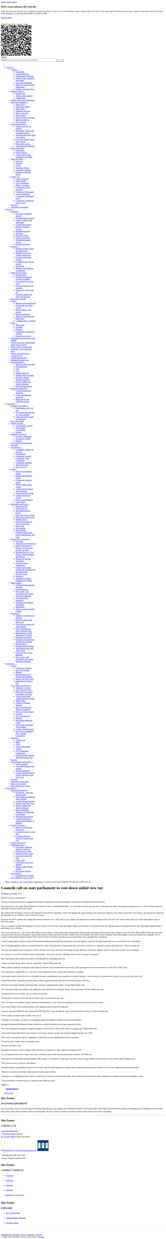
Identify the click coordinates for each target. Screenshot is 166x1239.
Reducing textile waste (24, 854)
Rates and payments (18, 102)
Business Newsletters (24, 637)
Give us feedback (22, 183)
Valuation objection (23, 111)
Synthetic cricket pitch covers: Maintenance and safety (25, 535)
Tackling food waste (23, 851)
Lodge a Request (22, 179)
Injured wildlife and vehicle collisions (23, 383)
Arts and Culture (12, 1223)
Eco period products (23, 871)
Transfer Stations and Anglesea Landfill (24, 278)
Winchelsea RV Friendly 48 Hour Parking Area (25, 756)
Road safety (20, 319)
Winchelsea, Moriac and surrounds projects (25, 132)
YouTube (9, 1190)
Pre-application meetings (25, 218)
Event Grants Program (24, 500)
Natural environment (18, 790)
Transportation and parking (21, 762)
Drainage (19, 329)
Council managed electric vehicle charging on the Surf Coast (25, 775)
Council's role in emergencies (22, 564)
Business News (21, 644)
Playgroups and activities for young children (25, 413)
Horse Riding (21, 530)
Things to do (20, 740)
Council (14, 70)
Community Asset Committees (22, 459)
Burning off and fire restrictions (23, 560)
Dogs (18, 369)
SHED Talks (20, 701)
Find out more (6, 18)
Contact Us (15, 177)
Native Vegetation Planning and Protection (25, 811)
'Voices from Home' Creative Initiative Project (25, 697)
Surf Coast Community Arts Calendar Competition (24, 733)
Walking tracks (21, 519)
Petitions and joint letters (25, 89)
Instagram (9, 1180)
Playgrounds (20, 528)
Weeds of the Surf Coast (25, 803)
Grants (13, 469)
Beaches (14, 760)
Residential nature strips (20, 360)
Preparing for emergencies (26, 544)
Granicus (41, 1237)
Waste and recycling (18, 273)
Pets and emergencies (24, 386)
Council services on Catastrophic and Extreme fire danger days (25, 570)
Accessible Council (23, 439)
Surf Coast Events (22, 670)
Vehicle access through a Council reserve (20, 354)
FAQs (18, 744)
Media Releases (12, 1089)
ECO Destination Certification (22, 752)
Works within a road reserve (21, 347)
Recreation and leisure (19, 504)
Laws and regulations (24, 83)
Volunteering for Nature (25, 875)
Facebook (9, 1176)
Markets (19, 672)
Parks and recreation (18, 784)
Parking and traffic (23, 771)
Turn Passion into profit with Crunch (25, 649)
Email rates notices (23, 107)
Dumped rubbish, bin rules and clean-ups (24, 296)
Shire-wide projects (23, 144)
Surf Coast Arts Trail (23, 690)
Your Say (14, 205)
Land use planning (23, 238)
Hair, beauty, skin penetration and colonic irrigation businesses (24, 594)
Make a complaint (22, 185)
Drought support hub (19, 388)
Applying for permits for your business (25, 625)
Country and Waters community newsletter (24, 156)
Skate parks (20, 526)
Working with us (17, 91)
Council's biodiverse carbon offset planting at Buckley (25, 821)
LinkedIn (9, 1185)
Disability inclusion (18, 434)
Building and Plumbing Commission (24, 269)
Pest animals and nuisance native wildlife (25, 798)
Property (9, 209)
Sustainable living (17, 845)
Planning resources (23, 231)
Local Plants (20, 814)
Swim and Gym (22, 509)
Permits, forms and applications (23, 100)
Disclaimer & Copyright (10, 1235)
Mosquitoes (20, 607)
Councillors (20, 72)
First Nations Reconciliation (21, 443)
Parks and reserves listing (25, 515)
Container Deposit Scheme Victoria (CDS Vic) (24, 838)
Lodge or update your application (24, 221)
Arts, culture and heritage (20, 685)
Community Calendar (24, 668)
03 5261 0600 (9, 1137)
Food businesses (22, 589)
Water (13, 323)
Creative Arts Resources (25, 729)
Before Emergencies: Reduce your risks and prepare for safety (24, 548)
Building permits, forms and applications (25, 250)
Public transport (22, 764)
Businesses (15, 613)
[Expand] (18, 70)
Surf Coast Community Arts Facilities (24, 726)
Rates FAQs (20, 105)
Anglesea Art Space (23, 688)
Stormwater (20, 325)
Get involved (16, 447)
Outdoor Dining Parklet (25, 646)
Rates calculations (22, 120)
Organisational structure (25, 76)
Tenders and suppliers (24, 96)
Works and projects (18, 124)
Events (18, 166)
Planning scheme (22, 236)
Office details (21, 181)
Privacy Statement (28, 1235)
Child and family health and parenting (25, 418)
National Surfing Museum (16, 1218)
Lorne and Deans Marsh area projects (25, 140)
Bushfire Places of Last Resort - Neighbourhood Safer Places (25, 554)
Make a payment (22, 113)
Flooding (19, 327)
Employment (20, 94)
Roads (13, 301)
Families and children (19, 406)
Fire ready (19, 541)
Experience (10, 664)
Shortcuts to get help (23, 336)
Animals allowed (22, 373)
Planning (14, 212)
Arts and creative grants (25, 712)
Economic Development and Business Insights (25, 641)
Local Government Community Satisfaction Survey (25, 196)
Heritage (19, 718)
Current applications (23, 225)
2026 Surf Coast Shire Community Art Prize (24, 693)
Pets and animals (17, 362)
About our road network (25, 316)
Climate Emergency (18, 843)
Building (14, 246)
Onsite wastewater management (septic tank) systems (23, 344)
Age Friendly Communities (21, 429)
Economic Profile (22, 168)
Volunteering (20, 98)
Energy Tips (20, 860)
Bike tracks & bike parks (25, 517)
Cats (17, 371)
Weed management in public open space (24, 523)
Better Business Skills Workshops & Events (24, 634)
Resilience (19, 576)
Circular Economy (18, 825)
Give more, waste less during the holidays (24, 848)
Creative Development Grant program (24, 490)
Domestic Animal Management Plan (22, 379)
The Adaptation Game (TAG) (22, 878)
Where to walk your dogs (25, 364)
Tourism (19, 163)
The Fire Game (21, 574)
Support (19, 432)
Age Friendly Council (24, 426)
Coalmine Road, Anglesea (26, 321)
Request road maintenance (26, 303)
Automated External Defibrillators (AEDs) (24, 579)
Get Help (14, 445)
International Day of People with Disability (24, 676)
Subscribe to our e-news (15, 1195)
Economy (19, 161)
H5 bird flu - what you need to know (24, 793)
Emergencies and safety (20, 539)
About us (9, 67)
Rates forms (20, 109)
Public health (16, 583)
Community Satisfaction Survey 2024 (25, 202)
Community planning (24, 463)
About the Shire (17, 159)
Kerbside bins (21, 275)
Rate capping (21, 115)
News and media (17, 148)
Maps (18, 742)
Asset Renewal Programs (25, 146)
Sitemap (39, 1235)
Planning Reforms (22, 244)
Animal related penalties (25, 375)
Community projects (23, 456)
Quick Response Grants (25, 493)
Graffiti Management (19, 358)
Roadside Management (24, 817)
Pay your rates (21, 122)
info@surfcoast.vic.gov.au (13, 1134)
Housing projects (22, 465)
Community (10, 404)
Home (7, 882)
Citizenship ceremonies (19, 207)
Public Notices (21, 153)
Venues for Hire (22, 506)
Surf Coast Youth (17, 421)
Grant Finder (20, 502)
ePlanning (19, 233)
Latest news (20, 150)
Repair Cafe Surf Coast (24, 679)
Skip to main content (9, 2)
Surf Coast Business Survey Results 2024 (23, 630)
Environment (11, 788)
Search (3, 60)
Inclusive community (24, 436)
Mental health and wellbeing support (22, 400)
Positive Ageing (17, 423)
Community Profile (23, 170)
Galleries (19, 714)
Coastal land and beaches (25, 801)
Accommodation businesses (22, 599)
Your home (20, 266)
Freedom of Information (25, 192)
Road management (23, 314)
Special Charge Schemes (25, 118)
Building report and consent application (23, 254)
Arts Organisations (23, 716)
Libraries (14, 779)
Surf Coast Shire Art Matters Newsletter (23, 708)
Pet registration (21, 367)
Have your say (21, 467)
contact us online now (9, 1131)
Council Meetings (22, 74)
